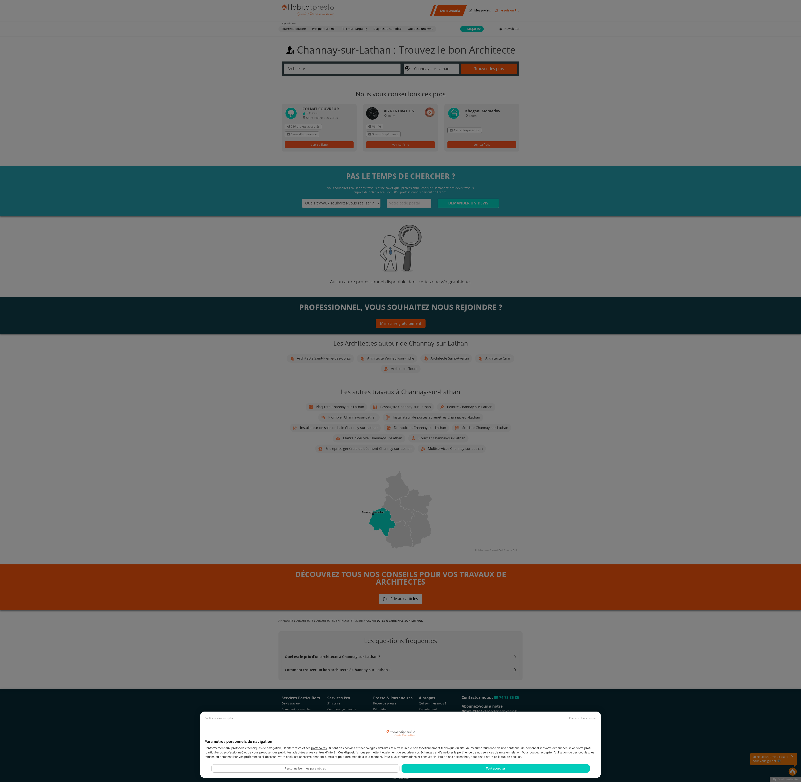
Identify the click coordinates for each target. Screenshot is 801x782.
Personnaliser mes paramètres (305, 768)
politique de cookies (507, 756)
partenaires (319, 748)
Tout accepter (495, 768)
